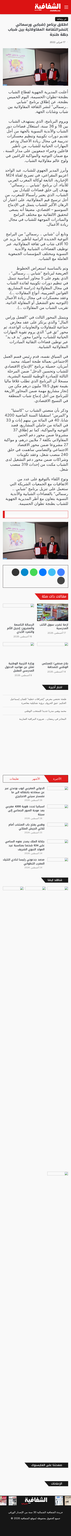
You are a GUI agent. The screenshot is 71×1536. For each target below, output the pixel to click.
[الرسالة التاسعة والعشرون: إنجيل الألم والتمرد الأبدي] (18, 612)
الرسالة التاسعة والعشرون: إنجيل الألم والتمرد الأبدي (20, 628)
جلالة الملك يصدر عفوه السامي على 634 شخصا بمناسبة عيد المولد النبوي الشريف (24, 845)
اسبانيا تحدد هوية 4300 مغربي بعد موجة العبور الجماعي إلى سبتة (24, 810)
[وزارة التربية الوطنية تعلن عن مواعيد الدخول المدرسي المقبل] (18, 651)
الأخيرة (57, 778)
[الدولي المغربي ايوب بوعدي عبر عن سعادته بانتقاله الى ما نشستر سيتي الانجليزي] (57, 793)
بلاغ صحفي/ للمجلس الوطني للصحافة (55, 665)
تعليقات (14, 778)
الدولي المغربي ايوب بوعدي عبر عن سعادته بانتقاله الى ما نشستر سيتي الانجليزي (24, 792)
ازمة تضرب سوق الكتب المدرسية (54, 626)
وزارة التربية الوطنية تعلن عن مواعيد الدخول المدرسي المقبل (19, 667)
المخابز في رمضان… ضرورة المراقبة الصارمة (42, 717)
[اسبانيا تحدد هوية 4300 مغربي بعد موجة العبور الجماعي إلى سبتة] (57, 812)
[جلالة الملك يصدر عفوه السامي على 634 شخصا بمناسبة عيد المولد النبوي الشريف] (57, 847)
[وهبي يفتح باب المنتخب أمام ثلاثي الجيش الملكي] (57, 830)
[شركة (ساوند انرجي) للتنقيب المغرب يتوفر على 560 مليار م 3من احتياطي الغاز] (57, 1028)
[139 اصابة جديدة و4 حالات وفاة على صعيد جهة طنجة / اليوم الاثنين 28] (57, 1313)
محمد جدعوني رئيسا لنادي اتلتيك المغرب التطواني (23, 861)
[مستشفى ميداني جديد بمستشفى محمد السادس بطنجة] (13, 1028)
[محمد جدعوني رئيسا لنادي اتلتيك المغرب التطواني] (57, 865)
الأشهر (36, 778)
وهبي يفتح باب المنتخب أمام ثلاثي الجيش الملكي (26, 826)
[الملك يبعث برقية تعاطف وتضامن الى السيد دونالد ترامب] (35, 892)
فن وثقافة (61, 19)
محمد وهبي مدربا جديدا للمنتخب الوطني (45, 709)
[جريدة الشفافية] (48, 7)
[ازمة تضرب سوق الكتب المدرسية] (52, 612)
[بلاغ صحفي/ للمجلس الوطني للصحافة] (52, 651)
